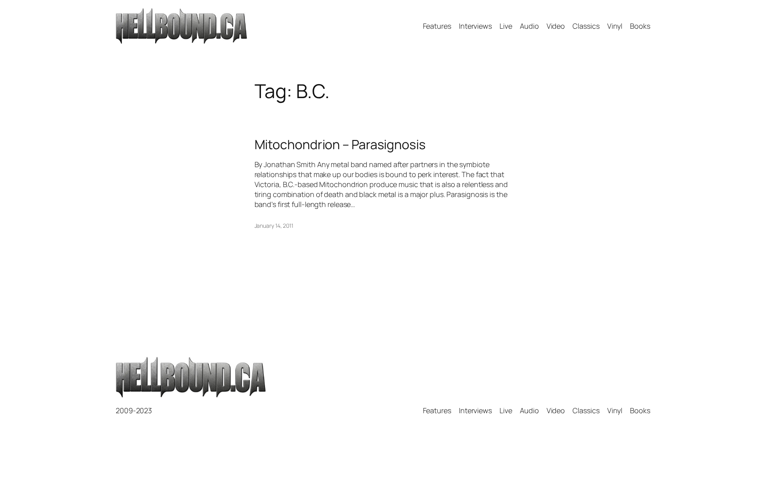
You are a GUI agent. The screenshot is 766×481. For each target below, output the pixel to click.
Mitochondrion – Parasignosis (340, 144)
